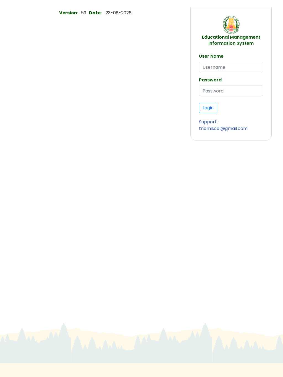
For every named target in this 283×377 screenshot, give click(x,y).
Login (208, 108)
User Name (211, 56)
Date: (95, 13)
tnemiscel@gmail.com (223, 128)
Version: (68, 13)
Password (210, 80)
